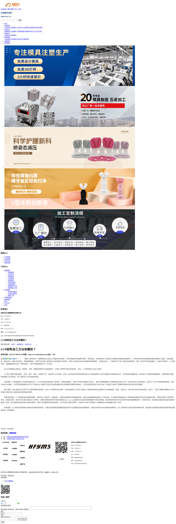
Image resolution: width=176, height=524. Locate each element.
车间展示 (7, 35)
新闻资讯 (7, 37)
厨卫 (32, 31)
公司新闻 (7, 39)
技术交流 (20, 39)
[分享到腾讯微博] (6, 358)
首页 (5, 23)
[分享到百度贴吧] (12, 358)
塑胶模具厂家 (12, 286)
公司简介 (7, 27)
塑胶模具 (7, 31)
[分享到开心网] (10, 503)
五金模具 (13, 31)
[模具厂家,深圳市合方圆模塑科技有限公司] (69, 208)
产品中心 (7, 29)
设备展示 (13, 35)
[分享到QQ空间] (4, 358)
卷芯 (40, 31)
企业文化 (20, 27)
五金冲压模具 (12, 293)
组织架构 (32, 27)
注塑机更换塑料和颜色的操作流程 (18, 437)
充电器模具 (11, 284)
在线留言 (7, 41)
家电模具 (11, 280)
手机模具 (11, 278)
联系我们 (13, 27)
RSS (15, 9)
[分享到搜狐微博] (14, 503)
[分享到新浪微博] (2, 358)
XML (19, 9)
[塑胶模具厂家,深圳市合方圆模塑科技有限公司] (69, 85)
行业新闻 (13, 39)
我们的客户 (39, 27)
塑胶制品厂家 (12, 288)
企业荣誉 (26, 27)
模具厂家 (11, 295)
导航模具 (11, 276)
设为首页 (4, 9)
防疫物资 (27, 31)
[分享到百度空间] (8, 358)
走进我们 (7, 25)
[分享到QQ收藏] (10, 358)
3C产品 (36, 31)
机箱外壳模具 (12, 291)
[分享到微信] (18, 503)
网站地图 (10, 9)
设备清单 (26, 39)
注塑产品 (11, 274)
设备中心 (7, 33)
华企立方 (11, 475)
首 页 (13, 344)
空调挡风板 (20, 31)
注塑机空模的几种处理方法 (15, 439)
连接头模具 (11, 282)
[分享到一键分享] (3, 503)
